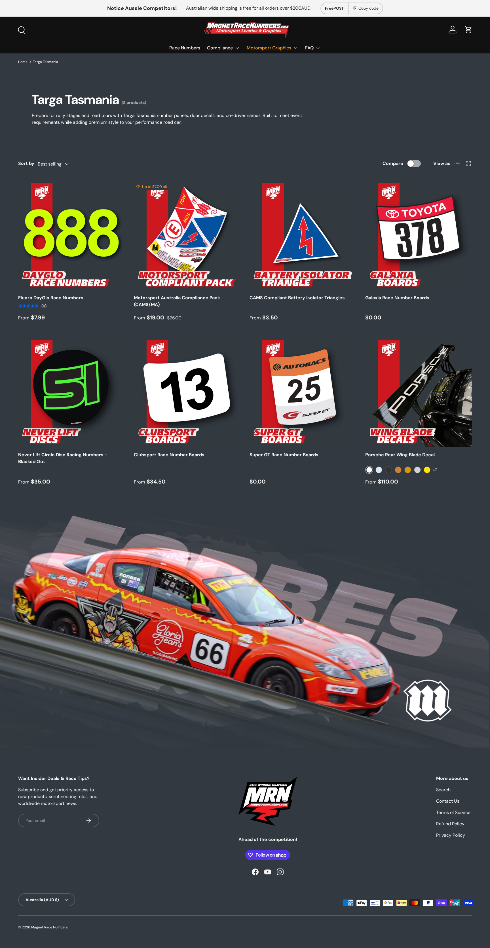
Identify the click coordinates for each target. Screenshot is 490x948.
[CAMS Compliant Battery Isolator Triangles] (303, 236)
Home (23, 62)
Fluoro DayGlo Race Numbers (50, 298)
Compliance (220, 48)
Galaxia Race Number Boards (397, 298)
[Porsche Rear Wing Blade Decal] (418, 393)
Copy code (368, 8)
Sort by (26, 163)
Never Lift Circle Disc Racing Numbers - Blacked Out (62, 458)
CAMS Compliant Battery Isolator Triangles (297, 298)
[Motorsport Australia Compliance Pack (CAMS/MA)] (187, 236)
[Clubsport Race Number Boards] (187, 393)
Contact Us (447, 801)
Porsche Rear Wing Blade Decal (400, 455)
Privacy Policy (450, 835)
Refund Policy (450, 824)
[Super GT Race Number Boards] (303, 393)
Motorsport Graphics (269, 48)
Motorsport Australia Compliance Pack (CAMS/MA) (177, 301)
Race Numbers (184, 48)
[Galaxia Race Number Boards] (418, 236)
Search (443, 790)
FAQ (309, 48)
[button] (468, 29)
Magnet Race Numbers (49, 927)
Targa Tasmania (45, 62)
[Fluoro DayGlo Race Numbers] (71, 236)
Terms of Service (453, 812)
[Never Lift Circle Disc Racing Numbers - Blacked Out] (71, 393)
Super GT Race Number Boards (284, 455)
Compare (393, 163)
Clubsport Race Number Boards (169, 455)
